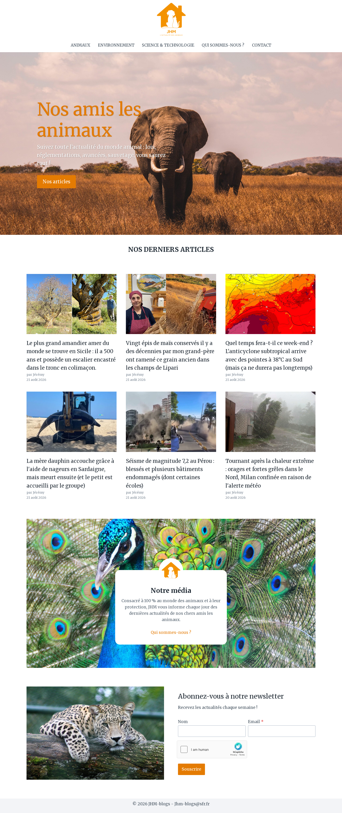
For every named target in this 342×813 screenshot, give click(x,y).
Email (256, 721)
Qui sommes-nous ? (223, 45)
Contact (261, 45)
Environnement (116, 45)
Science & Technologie (168, 45)
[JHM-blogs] (171, 19)
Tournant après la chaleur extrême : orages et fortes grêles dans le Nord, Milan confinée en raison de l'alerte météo (269, 473)
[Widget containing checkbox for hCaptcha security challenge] (212, 749)
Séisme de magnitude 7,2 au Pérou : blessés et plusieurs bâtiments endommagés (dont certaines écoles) (170, 473)
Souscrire (191, 769)
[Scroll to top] (330, 806)
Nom (183, 721)
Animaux (80, 45)
